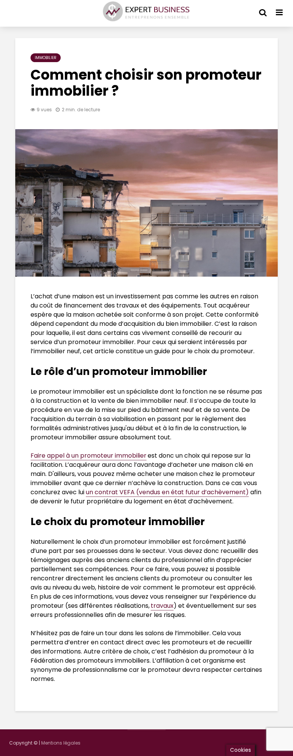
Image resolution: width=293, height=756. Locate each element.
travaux (162, 605)
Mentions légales (60, 743)
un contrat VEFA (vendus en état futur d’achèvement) (167, 492)
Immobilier (45, 58)
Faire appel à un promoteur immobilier (88, 455)
